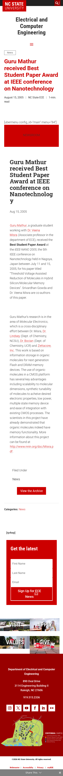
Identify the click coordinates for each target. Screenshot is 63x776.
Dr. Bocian (26, 341)
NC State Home (15, 3)
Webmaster (14, 767)
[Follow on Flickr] (51, 708)
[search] (57, 3)
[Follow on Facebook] (35, 708)
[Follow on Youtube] (26, 708)
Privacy (40, 767)
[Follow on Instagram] (9, 708)
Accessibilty (28, 767)
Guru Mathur (18, 225)
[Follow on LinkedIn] (43, 708)
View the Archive (31, 491)
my (50, 767)
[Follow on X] (18, 708)
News (10, 52)
